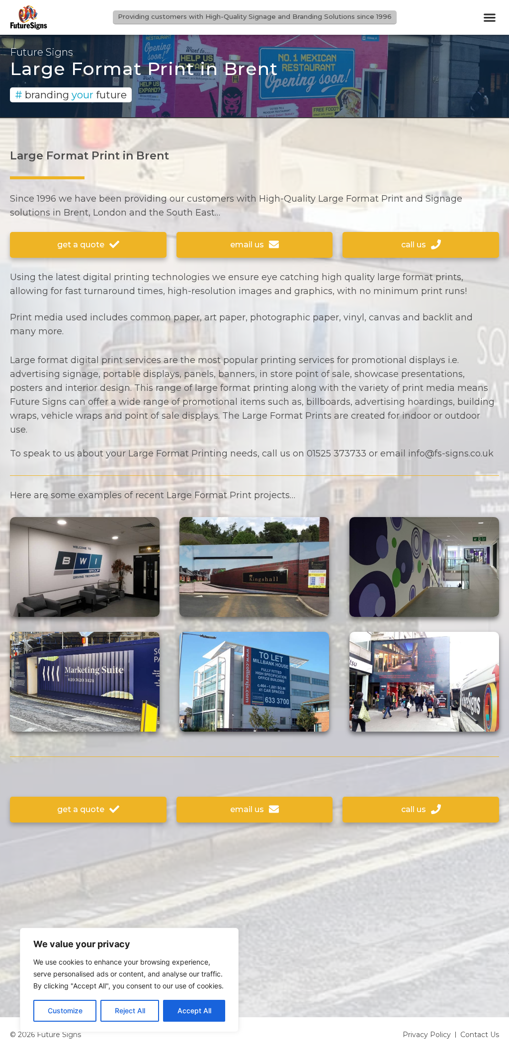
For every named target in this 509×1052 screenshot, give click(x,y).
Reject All (130, 1010)
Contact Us (479, 1034)
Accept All (194, 1010)
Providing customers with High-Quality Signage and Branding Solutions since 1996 (255, 16)
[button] (489, 17)
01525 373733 (336, 453)
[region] (129, 980)
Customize (65, 1010)
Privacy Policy (427, 1034)
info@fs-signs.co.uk (451, 453)
